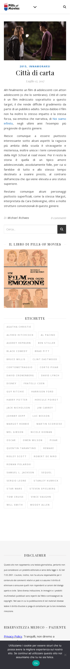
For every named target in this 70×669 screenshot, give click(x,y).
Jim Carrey (45, 407)
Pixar (54, 440)
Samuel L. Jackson (20, 472)
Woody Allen (40, 504)
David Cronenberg (20, 375)
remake (48, 448)
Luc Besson (41, 415)
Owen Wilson (33, 440)
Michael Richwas (18, 218)
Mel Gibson (15, 432)
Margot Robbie (18, 423)
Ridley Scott (17, 456)
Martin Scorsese (49, 423)
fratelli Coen (34, 383)
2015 (23, 66)
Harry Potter (17, 399)
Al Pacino (48, 334)
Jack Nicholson (18, 407)
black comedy (17, 351)
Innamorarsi (39, 66)
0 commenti (58, 218)
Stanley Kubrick (46, 480)
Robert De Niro (45, 456)
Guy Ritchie (15, 391)
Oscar (11, 440)
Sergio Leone (16, 480)
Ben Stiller (46, 342)
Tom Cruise (15, 496)
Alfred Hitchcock (20, 334)
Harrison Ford (42, 391)
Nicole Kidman (41, 432)
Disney (12, 383)
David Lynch (50, 375)
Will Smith (15, 504)
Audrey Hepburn (19, 342)
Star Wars (14, 488)
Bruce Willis (16, 359)
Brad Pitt (42, 351)
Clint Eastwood (45, 359)
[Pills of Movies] (11, 7)
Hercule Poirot (47, 399)
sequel (46, 472)
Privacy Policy (13, 636)
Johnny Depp (16, 415)
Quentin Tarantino (21, 448)
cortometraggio (20, 367)
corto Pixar (49, 367)
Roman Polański (19, 464)
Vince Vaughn (41, 496)
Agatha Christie (19, 326)
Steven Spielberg (43, 488)
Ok (36, 663)
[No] (65, 655)
